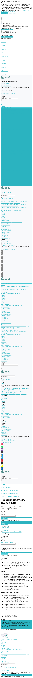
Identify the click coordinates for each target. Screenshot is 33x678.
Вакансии (4, 126)
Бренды (3, 141)
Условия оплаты (6, 137)
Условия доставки (6, 138)
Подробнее (12, 13)
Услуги (3, 148)
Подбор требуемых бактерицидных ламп (14, 113)
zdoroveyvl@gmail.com (8, 93)
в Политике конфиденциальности (15, 10)
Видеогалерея (5, 173)
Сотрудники (5, 128)
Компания (4, 162)
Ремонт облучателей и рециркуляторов (13, 156)
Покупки (3, 135)
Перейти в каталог (7, 29)
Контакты (4, 185)
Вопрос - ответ (5, 140)
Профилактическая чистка (9, 115)
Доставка (4, 116)
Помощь (3, 175)
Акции (3, 160)
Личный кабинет (6, 442)
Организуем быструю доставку (11, 118)
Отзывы (3, 125)
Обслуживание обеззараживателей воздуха (15, 110)
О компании (5, 641)
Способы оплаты (6, 557)
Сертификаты (5, 131)
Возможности (5, 143)
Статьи (3, 124)
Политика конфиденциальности (11, 129)
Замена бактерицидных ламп (10, 112)
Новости (3, 122)
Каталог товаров (6, 147)
